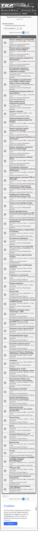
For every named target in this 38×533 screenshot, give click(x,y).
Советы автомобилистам (18, 262)
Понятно (11, 523)
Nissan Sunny (14, 417)
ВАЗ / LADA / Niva (27, 192)
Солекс (12, 451)
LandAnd (26, 400)
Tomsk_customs (28, 489)
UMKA (25, 113)
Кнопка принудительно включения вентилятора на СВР (21, 212)
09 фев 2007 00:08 (14, 491)
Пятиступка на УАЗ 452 (18, 389)
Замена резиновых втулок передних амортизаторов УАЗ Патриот (20, 120)
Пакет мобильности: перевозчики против (17, 102)
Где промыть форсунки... (19, 238)
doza (25, 390)
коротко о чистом (16, 111)
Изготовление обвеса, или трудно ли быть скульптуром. (21, 379)
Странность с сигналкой (18, 275)
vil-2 (25, 276)
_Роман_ (26, 419)
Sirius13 (26, 233)
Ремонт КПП (14, 292)
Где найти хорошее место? (19, 344)
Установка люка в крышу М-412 (21, 328)
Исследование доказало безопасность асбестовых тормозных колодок (19, 69)
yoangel (26, 435)
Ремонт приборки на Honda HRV (21, 40)
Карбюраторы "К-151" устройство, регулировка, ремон (21, 369)
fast (25, 41)
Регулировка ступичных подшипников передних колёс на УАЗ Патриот (22, 168)
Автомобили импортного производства (19, 44)
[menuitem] (4, 10)
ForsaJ (25, 285)
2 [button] (25, 33)
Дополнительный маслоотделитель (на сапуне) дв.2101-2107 (20, 408)
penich (25, 240)
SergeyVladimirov (29, 73)
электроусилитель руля (18, 335)
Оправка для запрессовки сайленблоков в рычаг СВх (20, 195)
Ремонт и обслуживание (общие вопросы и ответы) (21, 280)
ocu (25, 204)
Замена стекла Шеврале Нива (20, 203)
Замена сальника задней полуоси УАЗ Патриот (18, 129)
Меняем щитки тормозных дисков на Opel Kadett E (19, 49)
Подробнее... (8, 520)
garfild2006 (27, 293)
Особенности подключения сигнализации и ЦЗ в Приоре (20, 186)
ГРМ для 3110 (14, 468)
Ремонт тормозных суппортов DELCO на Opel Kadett (21, 148)
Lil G (25, 452)
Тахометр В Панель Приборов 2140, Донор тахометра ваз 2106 (21, 353)
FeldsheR (26, 345)
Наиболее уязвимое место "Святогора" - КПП (19, 311)
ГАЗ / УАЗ (25, 126)
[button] (28, 32)
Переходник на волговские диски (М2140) (19, 487)
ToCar (25, 330)
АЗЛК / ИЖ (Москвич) (28, 183)
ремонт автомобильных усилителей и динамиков (19, 398)
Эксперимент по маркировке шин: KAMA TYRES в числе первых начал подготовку (20, 81)
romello (26, 337)
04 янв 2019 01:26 (14, 106)
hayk (25, 223)
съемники (13, 360)
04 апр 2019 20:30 (14, 86)
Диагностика (14, 442)
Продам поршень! (16, 283)
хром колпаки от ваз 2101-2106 (21, 247)
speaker (26, 372)
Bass (25, 268)
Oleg (25, 444)
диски (11, 426)
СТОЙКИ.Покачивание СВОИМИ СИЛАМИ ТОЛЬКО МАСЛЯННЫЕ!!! (21, 459)
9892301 (26, 303)
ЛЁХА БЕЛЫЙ (28, 362)
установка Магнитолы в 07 (19, 434)
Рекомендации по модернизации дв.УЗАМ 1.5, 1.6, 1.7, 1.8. (22, 321)
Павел (25, 469)
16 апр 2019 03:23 (14, 74)
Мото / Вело (25, 116)
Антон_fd (26, 427)
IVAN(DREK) (27, 248)
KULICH (26, 313)
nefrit (25, 258)
